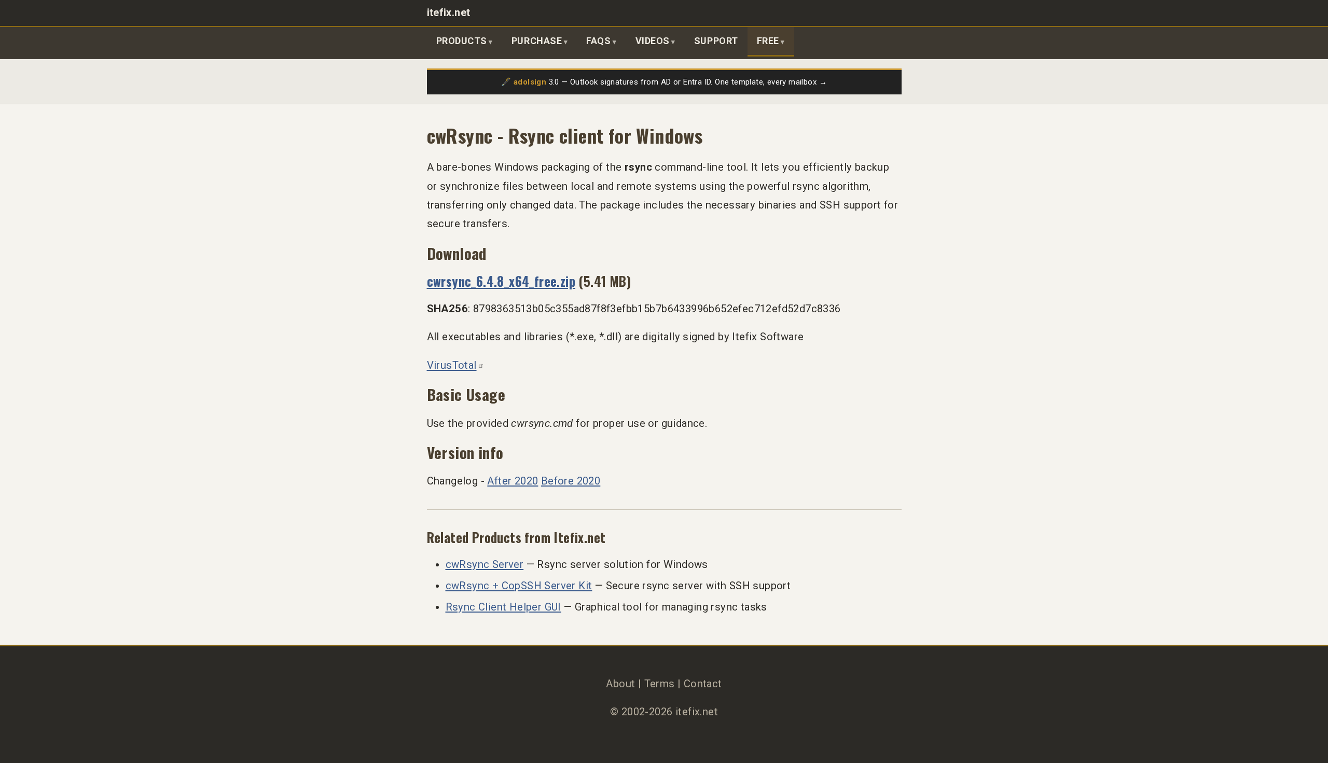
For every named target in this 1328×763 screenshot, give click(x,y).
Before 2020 (570, 481)
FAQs (598, 40)
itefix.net (449, 13)
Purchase (536, 40)
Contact (703, 683)
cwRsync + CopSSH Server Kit (519, 585)
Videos (652, 40)
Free (768, 40)
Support (716, 40)
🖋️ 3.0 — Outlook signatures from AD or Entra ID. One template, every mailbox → (664, 82)
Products (461, 40)
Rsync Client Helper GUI (503, 607)
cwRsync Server (485, 564)
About (620, 683)
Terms (659, 683)
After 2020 (512, 481)
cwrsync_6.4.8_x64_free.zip (501, 280)
